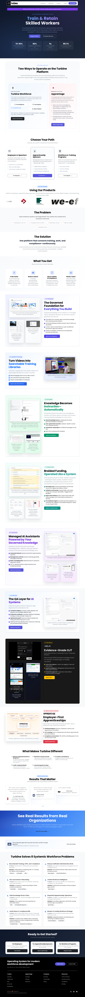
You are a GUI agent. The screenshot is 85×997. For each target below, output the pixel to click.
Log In (65, 3)
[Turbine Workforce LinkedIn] (71, 992)
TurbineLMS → (20, 873)
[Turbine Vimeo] (74, 992)
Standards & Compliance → (26, 923)
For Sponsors (41, 175)
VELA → (26, 873)
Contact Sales (72, 964)
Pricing (58, 3)
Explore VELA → (49, 677)
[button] (16, 678)
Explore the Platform (18, 118)
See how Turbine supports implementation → (51, 9)
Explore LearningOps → (51, 435)
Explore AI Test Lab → (15, 627)
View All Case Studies (42, 831)
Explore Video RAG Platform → (17, 383)
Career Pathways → (22, 889)
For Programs (67, 175)
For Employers (16, 175)
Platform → (12, 873)
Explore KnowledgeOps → (52, 336)
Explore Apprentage (58, 124)
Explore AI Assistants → (16, 570)
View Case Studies (71, 844)
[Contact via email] (77, 992)
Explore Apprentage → (50, 741)
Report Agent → (51, 873)
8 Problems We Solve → (48, 36)
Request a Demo (35, 36)
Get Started (17, 950)
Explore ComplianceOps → (52, 508)
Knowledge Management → (21, 904)
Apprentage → (51, 904)
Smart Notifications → (62, 873)
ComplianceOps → (14, 923)
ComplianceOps (16, 108)
